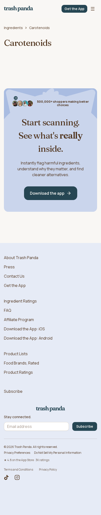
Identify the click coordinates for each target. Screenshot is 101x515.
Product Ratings (18, 372)
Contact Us (14, 276)
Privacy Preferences (17, 453)
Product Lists (16, 353)
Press (9, 267)
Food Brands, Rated (21, 363)
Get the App (74, 8)
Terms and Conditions (18, 469)
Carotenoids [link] (39, 27)
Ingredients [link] (13, 27)
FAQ (7, 310)
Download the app (47, 193)
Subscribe (13, 391)
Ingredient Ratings (20, 301)
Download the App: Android (28, 338)
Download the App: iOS (24, 329)
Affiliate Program (19, 319)
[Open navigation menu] (92, 8)
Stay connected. (17, 417)
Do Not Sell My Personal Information (57, 453)
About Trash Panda (21, 257)
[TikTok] (6, 477)
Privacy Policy (48, 469)
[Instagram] (17, 477)
